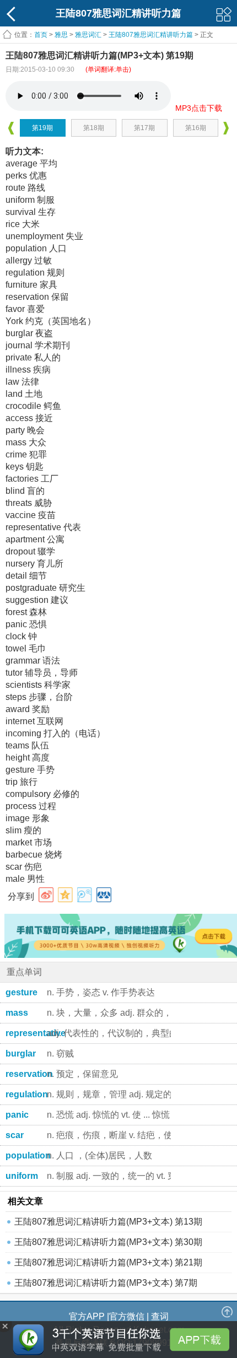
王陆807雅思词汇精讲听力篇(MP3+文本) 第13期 (108, 1221)
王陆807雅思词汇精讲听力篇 (151, 35)
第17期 (144, 128)
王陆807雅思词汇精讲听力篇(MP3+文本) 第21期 (108, 1262)
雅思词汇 (88, 35)
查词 (160, 1316)
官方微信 (126, 1316)
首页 (40, 35)
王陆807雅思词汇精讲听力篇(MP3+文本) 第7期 (105, 1282)
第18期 (93, 128)
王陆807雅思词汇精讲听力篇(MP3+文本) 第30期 (108, 1242)
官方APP (87, 1316)
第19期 (42, 128)
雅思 (61, 35)
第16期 (195, 128)
